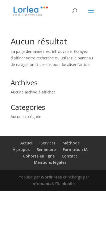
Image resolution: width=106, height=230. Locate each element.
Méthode (71, 143)
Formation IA (75, 149)
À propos (21, 149)
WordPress (51, 177)
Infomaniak (43, 183)
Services (47, 143)
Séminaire (46, 149)
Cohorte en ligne (39, 156)
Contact (69, 156)
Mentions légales (50, 162)
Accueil (26, 143)
